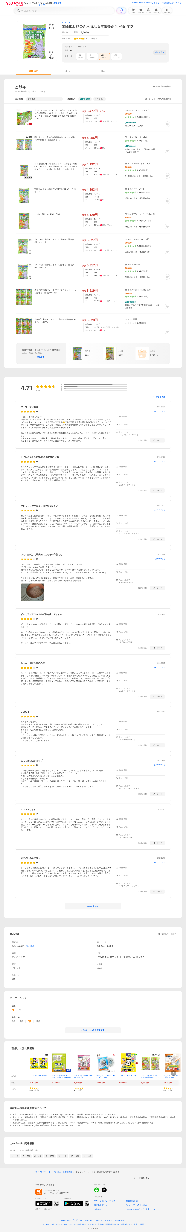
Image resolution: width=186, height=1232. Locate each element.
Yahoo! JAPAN (138, 3)
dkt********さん (159, 667)
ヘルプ (179, 3)
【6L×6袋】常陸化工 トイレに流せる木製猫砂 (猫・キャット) (54, 240)
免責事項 (101, 1224)
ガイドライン (91, 1224)
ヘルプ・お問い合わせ (122, 1224)
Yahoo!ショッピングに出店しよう (160, 3)
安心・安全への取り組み (136, 1205)
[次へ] (173, 1073)
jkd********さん (159, 461)
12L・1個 (62, 1156)
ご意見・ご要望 (138, 1224)
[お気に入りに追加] (167, 124)
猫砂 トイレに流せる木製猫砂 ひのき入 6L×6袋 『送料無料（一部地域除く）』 (54, 138)
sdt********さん (159, 510)
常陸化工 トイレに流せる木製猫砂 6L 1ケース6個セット (55, 190)
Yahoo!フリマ (120, 1220)
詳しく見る (159, 52)
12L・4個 (75, 1156)
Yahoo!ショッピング (68, 1220)
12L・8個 (87, 1156)
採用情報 (109, 1224)
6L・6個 (37, 1156)
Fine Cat (66, 22)
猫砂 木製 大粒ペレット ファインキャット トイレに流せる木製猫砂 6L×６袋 (55, 291)
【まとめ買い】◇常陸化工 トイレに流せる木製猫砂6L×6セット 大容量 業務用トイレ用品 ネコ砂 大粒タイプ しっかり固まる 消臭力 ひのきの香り (55, 166)
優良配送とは (132, 1201)
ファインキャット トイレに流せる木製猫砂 (53, 1172)
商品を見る (30, 946)
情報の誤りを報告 (168, 934)
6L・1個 (15, 1156)
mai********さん (159, 411)
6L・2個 (26, 1156)
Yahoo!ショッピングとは (104, 1201)
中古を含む (99, 99)
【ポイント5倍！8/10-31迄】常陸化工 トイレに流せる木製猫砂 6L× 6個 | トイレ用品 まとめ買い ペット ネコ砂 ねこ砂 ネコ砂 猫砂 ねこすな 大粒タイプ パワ (56, 114)
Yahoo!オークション (103, 1220)
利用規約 (81, 1224)
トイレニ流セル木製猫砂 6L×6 (47, 214)
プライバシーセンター (68, 1224)
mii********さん (159, 862)
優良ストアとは (100, 1205)
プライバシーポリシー (50, 1224)
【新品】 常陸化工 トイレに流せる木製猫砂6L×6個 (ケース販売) (55, 320)
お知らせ (98, 1209)
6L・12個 (50, 1156)
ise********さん (159, 765)
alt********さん (160, 559)
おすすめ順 (160, 397)
